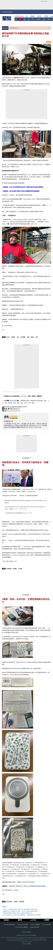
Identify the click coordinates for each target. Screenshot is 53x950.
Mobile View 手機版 (26, 943)
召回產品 (16, 901)
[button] (51, 17)
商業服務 (46, 16)
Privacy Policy (21, 924)
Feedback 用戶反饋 (34, 927)
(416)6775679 (23, 396)
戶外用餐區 (23, 337)
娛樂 (49, 19)
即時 (20, 19)
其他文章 (5, 28)
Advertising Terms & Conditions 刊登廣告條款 (26, 935)
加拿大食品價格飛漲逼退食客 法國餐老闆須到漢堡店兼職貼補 (26, 187)
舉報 (49, 42)
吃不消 (7, 337)
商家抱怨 (13, 337)
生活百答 (38, 19)
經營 (28, 337)
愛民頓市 (16, 77)
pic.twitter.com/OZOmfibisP (19, 509)
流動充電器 (21, 901)
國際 (24, 19)
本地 (33, 19)
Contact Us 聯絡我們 (35, 924)
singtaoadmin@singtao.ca (26, 940)
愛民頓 (32, 337)
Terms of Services (20, 927)
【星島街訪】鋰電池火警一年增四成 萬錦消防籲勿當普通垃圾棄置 (26, 886)
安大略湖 (20, 568)
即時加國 (7, 24)
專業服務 (39, 16)
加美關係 (15, 568)
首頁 (16, 19)
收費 (37, 337)
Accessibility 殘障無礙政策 (9, 924)
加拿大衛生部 (9, 901)
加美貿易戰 (8, 568)
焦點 (29, 19)
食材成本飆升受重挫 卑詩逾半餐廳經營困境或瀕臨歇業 (24, 191)
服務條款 (26, 927)
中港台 (43, 19)
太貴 (18, 337)
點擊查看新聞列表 (14, 28)
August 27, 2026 (28, 513)
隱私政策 (26, 924)
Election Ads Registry (26, 932)
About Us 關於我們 (47, 924)
